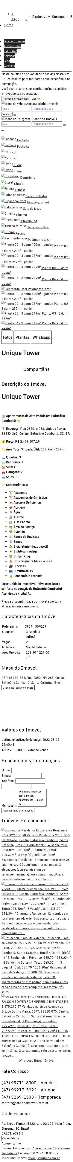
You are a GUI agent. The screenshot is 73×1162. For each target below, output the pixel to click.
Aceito (36, 99)
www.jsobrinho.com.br (44, 1158)
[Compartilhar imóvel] (2, 130)
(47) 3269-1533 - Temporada (31, 1096)
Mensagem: (9, 805)
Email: (6, 775)
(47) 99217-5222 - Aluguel (29, 1089)
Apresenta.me (11, 1143)
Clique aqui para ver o (18, 688)
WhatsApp (26, 1060)
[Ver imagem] (36, 134)
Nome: (6, 770)
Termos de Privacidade (16, 99)
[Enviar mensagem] (14, 115)
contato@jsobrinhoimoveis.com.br (24, 1102)
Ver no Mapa (10, 1138)
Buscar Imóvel (44, 1060)
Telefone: (8, 780)
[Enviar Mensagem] (64, 125)
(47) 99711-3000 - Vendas (28, 1082)
